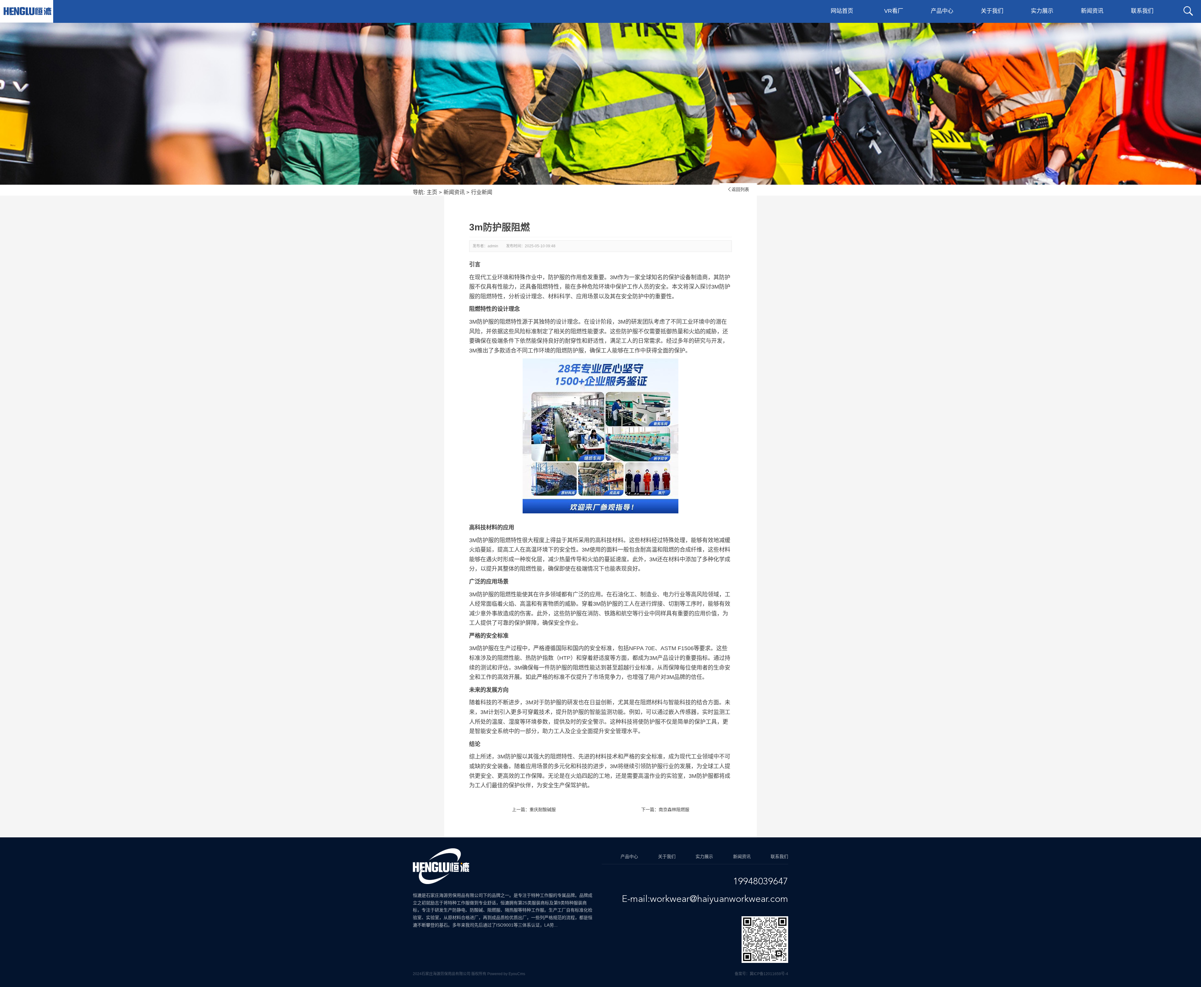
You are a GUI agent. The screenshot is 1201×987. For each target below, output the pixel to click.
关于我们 (992, 11)
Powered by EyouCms (505, 974)
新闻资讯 (1092, 11)
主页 (432, 192)
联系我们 (1142, 11)
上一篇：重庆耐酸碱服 (534, 809)
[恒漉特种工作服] (27, 11)
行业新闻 (481, 192)
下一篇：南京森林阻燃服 (665, 809)
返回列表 (738, 189)
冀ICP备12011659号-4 (769, 974)
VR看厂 (893, 11)
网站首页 (842, 11)
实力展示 (1042, 11)
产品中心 (942, 11)
